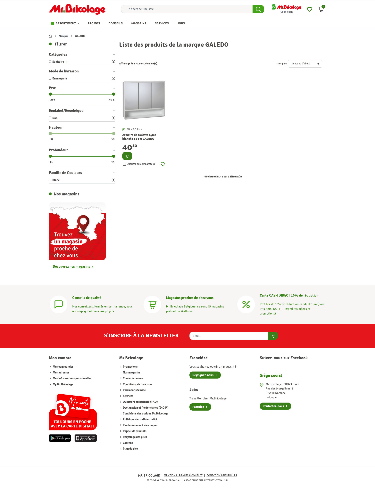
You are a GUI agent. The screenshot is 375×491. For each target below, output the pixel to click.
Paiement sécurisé (134, 390)
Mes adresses (61, 372)
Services (127, 396)
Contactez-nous (132, 378)
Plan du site (130, 449)
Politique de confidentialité (139, 419)
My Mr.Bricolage (63, 384)
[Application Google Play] (60, 438)
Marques (63, 36)
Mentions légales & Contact (183, 475)
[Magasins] (152, 304)
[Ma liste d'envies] (309, 9)
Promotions (130, 367)
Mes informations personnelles (72, 378)
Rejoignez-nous (202, 375)
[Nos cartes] (73, 410)
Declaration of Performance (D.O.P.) (145, 408)
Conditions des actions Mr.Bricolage (145, 413)
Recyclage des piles (134, 437)
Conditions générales (222, 475)
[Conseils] (58, 304)
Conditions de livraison (137, 384)
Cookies (127, 443)
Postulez (198, 407)
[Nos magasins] (77, 231)
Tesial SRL (222, 480)
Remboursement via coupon (139, 425)
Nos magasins (131, 372)
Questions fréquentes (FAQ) (140, 402)
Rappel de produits (134, 431)
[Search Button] (258, 9)
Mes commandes (63, 367)
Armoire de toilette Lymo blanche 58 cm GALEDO (139, 137)
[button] (321, 9)
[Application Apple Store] (85, 438)
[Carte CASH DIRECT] (246, 304)
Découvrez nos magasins (71, 266)
